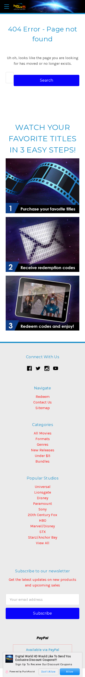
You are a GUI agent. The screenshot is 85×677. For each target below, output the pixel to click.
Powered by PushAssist (22, 671)
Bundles (42, 461)
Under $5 (42, 455)
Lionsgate (42, 492)
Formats (42, 439)
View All (42, 543)
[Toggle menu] (6, 6)
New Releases (42, 450)
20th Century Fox (42, 515)
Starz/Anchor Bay (42, 537)
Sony (42, 509)
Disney (42, 498)
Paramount (42, 503)
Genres (42, 444)
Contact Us (42, 402)
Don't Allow (48, 671)
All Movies (42, 433)
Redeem (43, 396)
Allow (69, 671)
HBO (42, 520)
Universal (43, 486)
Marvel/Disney (42, 526)
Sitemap (42, 408)
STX (42, 531)
